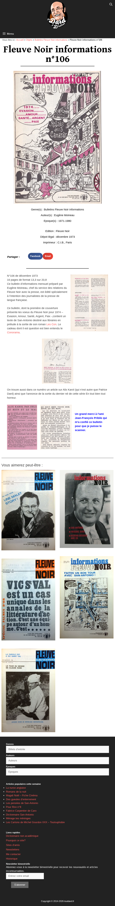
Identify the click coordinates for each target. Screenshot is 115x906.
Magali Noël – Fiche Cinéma (21, 795)
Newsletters (12, 849)
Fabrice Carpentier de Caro (21, 810)
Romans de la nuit (16, 791)
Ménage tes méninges (18, 818)
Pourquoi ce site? (15, 840)
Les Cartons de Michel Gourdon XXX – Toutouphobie (35, 822)
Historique (11, 858)
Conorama (13, 332)
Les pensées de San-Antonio (22, 803)
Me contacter (13, 854)
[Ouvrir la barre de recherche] (111, 4)
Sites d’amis (13, 845)
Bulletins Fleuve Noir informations (51, 40)
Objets (29, 40)
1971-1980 (64, 220)
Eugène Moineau (64, 215)
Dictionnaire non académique (22, 836)
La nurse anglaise (16, 787)
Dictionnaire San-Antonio (20, 814)
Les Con (51, 324)
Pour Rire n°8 (13, 807)
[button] (35, 256)
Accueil (20, 40)
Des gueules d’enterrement (21, 799)
